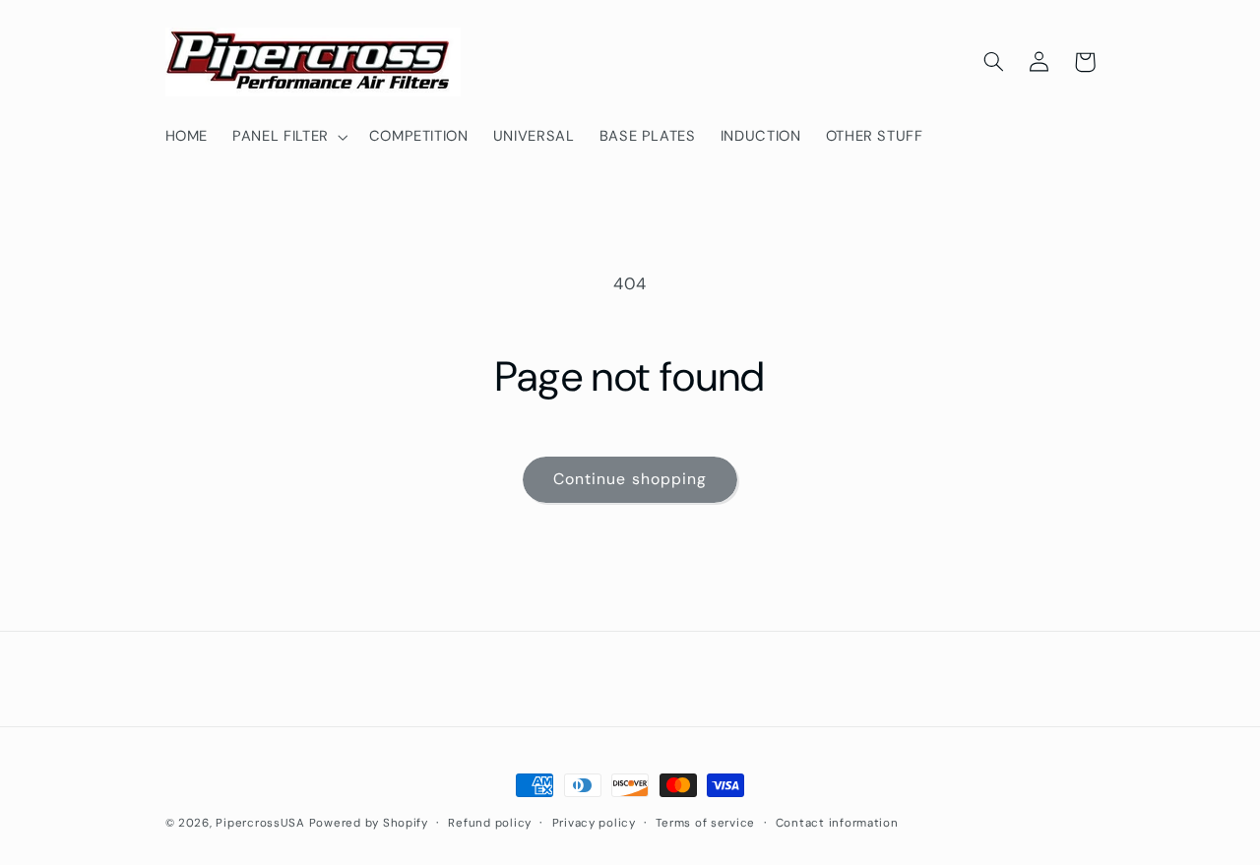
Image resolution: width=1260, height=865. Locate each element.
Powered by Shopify (368, 823)
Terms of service (705, 823)
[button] (288, 136)
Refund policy (490, 823)
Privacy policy (594, 823)
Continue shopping (630, 478)
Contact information (837, 823)
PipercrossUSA (260, 823)
